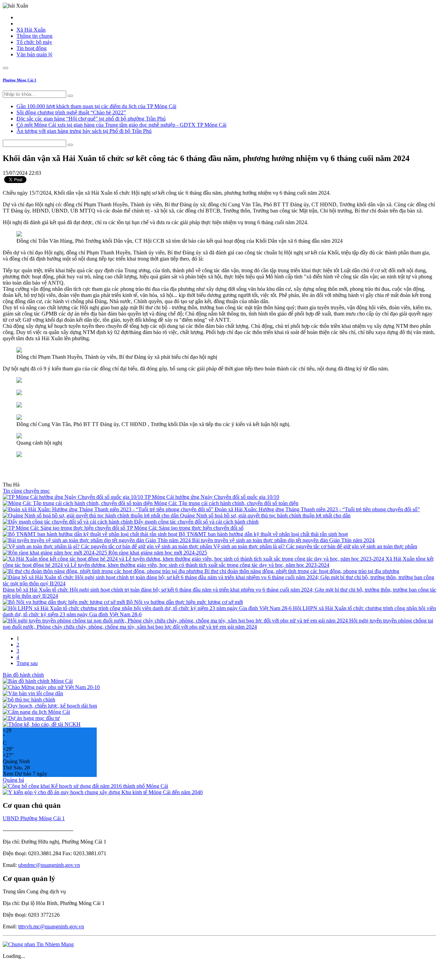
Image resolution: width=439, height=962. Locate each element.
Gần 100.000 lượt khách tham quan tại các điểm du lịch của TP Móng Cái (96, 106)
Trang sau (27, 663)
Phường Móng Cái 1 (19, 80)
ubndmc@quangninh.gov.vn (49, 865)
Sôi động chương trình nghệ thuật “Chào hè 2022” (71, 112)
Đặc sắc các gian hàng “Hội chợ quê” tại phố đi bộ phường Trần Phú (91, 119)
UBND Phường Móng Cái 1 (34, 818)
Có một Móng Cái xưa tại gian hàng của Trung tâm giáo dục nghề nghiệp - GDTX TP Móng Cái (121, 125)
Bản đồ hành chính (23, 675)
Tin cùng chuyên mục (26, 491)
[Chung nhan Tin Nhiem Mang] (38, 944)
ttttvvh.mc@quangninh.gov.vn (51, 926)
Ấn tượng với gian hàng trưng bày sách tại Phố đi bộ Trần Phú (84, 131)
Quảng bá (13, 780)
